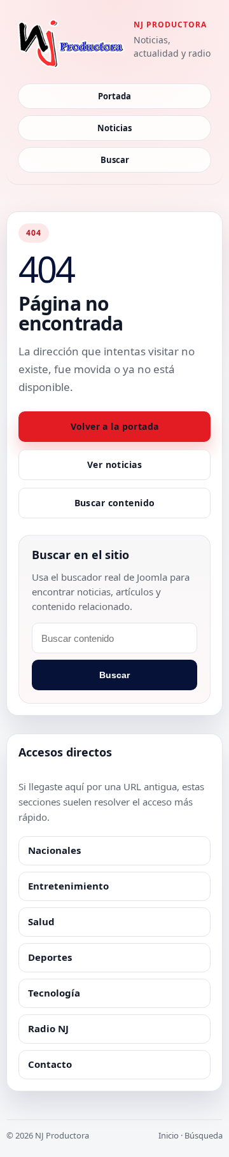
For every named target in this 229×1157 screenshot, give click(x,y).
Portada (114, 96)
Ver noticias (114, 464)
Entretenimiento (68, 885)
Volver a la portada (115, 426)
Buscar (115, 160)
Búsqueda (203, 1135)
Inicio (168, 1135)
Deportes (50, 957)
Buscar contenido (114, 503)
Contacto (50, 1064)
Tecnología (54, 992)
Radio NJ (48, 1028)
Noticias (114, 128)
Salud (41, 921)
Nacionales (54, 850)
